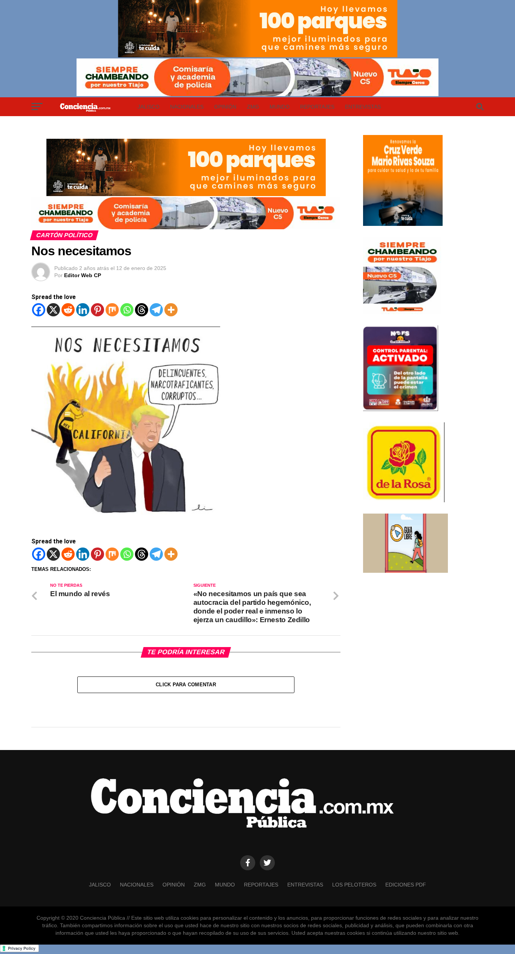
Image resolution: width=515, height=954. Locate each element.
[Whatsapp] (126, 309)
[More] (171, 309)
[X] (53, 309)
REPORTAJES (317, 107)
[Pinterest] (97, 309)
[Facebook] (38, 309)
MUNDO (280, 107)
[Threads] (141, 309)
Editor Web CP (82, 275)
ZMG (253, 107)
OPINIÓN (225, 107)
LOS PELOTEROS (354, 885)
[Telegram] (156, 309)
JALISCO (148, 107)
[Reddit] (68, 309)
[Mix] (112, 309)
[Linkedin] (82, 309)
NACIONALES (187, 107)
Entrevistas (363, 107)
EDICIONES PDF (405, 885)
